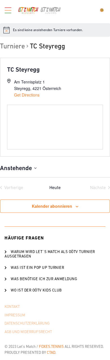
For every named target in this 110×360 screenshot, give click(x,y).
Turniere (12, 46)
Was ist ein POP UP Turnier (37, 267)
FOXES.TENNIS (51, 346)
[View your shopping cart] (102, 10)
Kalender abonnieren (52, 206)
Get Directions (26, 95)
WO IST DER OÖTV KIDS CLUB (36, 290)
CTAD (51, 352)
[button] (55, 254)
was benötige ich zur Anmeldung (44, 279)
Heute (55, 187)
